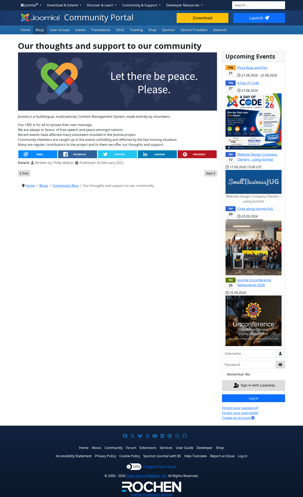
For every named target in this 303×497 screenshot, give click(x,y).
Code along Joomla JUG (255, 208)
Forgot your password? (240, 408)
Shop (152, 30)
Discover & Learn (100, 5)
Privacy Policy (105, 456)
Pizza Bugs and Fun (252, 67)
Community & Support (140, 5)
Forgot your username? (240, 413)
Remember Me (238, 374)
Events (80, 30)
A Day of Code (248, 83)
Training (136, 30)
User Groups (60, 30)
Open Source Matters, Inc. (146, 475)
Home (25, 30)
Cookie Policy (129, 456)
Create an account (236, 418)
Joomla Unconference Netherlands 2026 (254, 282)
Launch (256, 18)
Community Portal (98, 17)
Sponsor (168, 30)
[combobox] (258, 5)
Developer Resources (183, 5)
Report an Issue (222, 456)
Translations (100, 30)
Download (202, 18)
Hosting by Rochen (152, 494)
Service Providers (194, 30)
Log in (253, 398)
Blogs (40, 30)
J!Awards (220, 30)
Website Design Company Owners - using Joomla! (257, 157)
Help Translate (195, 456)
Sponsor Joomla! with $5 (162, 456)
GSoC (120, 30)
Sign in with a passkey (257, 385)
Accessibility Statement (74, 456)
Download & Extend (63, 5)
